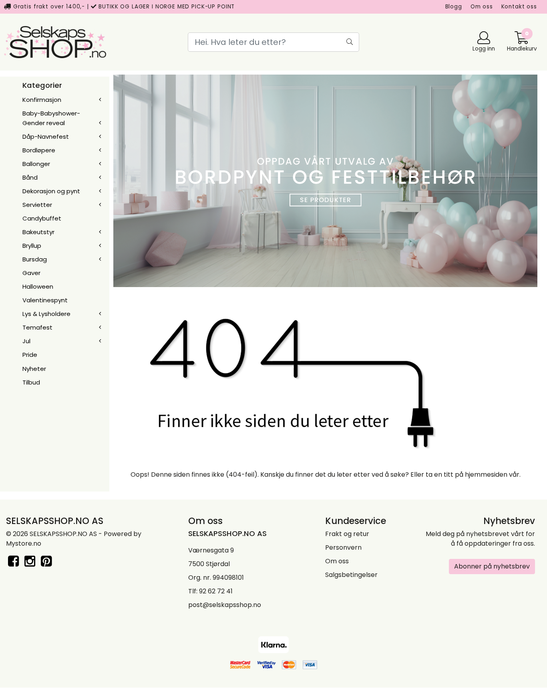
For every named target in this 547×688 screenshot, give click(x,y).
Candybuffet (41, 218)
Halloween (37, 286)
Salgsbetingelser (351, 574)
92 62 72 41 (216, 591)
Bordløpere (38, 150)
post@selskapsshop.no (224, 604)
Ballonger (36, 164)
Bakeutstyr (38, 232)
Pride (29, 354)
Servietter (37, 204)
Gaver (31, 273)
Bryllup (31, 245)
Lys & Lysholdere (46, 314)
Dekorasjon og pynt (51, 191)
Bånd (30, 177)
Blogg (453, 6)
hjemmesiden (486, 474)
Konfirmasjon (41, 99)
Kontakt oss (519, 6)
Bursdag (34, 259)
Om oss (482, 6)
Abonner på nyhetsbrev (492, 566)
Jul (26, 341)
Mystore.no (23, 543)
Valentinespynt (45, 300)
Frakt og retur (347, 533)
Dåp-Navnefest (45, 136)
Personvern (343, 547)
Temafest (37, 327)
